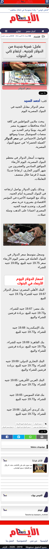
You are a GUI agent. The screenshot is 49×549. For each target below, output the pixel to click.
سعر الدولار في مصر (39, 427)
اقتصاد (37, 36)
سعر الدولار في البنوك (23, 427)
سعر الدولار (12, 138)
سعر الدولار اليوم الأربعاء (23, 424)
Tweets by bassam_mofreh (36, 514)
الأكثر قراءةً (37, 460)
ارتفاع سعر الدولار (7, 427)
